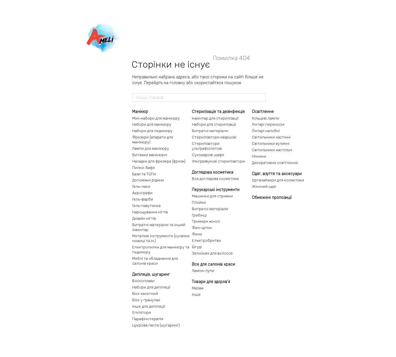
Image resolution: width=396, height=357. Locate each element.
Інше (196, 294)
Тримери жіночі (206, 221)
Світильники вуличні (270, 143)
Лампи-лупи (203, 270)
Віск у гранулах (146, 300)
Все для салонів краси (213, 264)
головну (177, 82)
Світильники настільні (272, 150)
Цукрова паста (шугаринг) (156, 325)
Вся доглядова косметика (215, 178)
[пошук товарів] (261, 97)
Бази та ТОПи (144, 174)
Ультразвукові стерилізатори (218, 161)
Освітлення (263, 111)
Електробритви (206, 240)
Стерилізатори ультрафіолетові (207, 146)
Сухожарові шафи (208, 155)
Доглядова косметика (212, 172)
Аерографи (142, 193)
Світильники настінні (271, 137)
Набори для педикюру (152, 131)
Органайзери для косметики (278, 180)
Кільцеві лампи (265, 118)
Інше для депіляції (148, 306)
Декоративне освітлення (275, 163)
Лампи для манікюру (150, 148)
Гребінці (199, 215)
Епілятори (141, 312)
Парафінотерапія (147, 319)
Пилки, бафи (143, 167)
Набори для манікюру (151, 124)
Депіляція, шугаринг (151, 274)
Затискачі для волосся (212, 253)
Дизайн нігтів (144, 218)
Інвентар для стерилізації (215, 118)
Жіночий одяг (264, 186)
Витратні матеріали (210, 131)
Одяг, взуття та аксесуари (277, 173)
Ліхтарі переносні (268, 124)
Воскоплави (143, 281)
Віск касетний (145, 293)
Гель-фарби (142, 199)
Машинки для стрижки (212, 196)
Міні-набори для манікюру (156, 118)
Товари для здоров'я (211, 281)
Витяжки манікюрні (149, 155)
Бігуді (197, 247)
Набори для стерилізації (214, 124)
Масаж (198, 288)
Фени (197, 234)
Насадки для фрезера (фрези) (159, 161)
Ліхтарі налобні (266, 131)
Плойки (199, 202)
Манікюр (140, 111)
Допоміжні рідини (148, 180)
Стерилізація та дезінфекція (218, 111)
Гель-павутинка (146, 205)
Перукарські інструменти (215, 189)
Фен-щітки (202, 228)
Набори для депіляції (151, 287)
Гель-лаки (141, 186)
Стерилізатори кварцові (214, 137)
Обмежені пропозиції (272, 197)
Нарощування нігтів (150, 212)
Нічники (259, 156)
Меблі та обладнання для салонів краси (155, 261)
